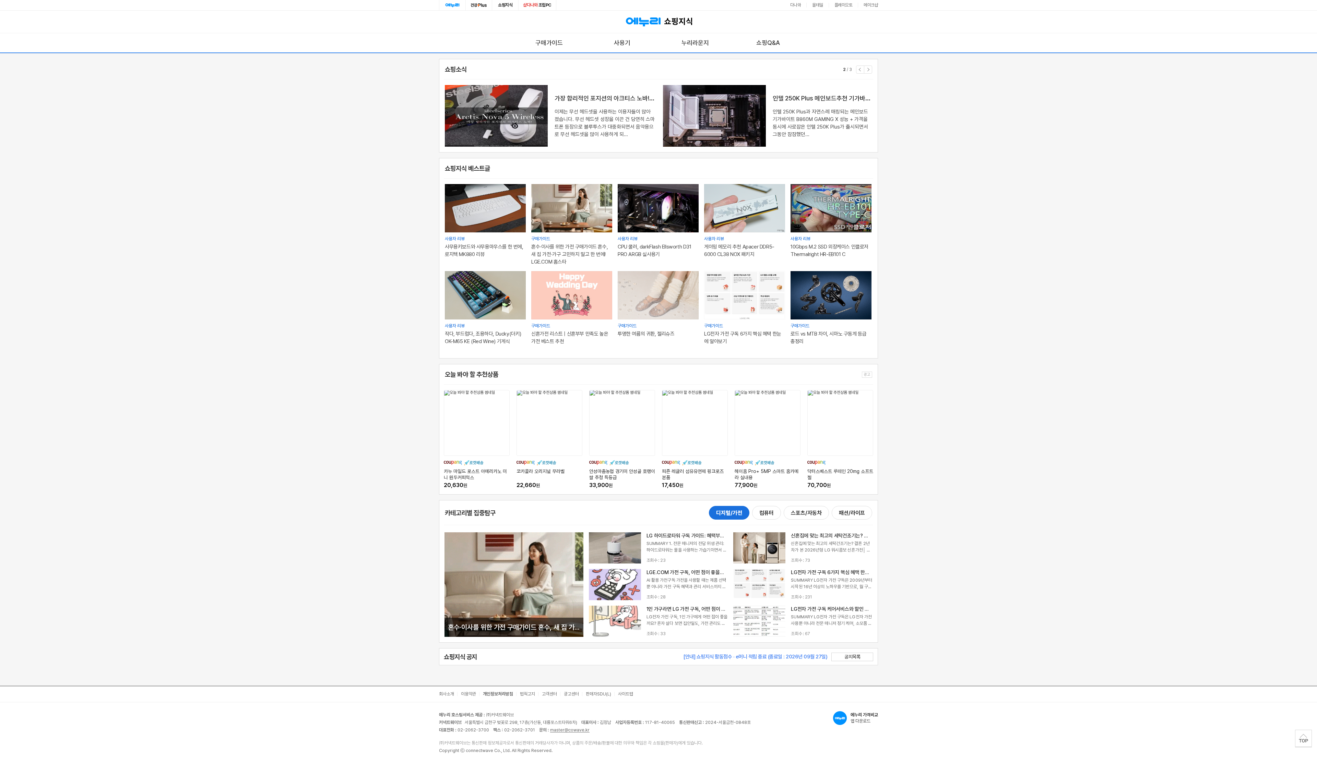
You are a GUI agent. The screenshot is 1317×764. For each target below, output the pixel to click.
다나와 (795, 5)
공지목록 (852, 656)
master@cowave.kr (570, 729)
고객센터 (549, 693)
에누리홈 (452, 5)
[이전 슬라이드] (860, 69)
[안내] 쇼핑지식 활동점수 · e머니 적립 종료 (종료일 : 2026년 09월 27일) (755, 657)
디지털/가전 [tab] (729, 513)
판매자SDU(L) (598, 693)
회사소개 (446, 693)
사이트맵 (625, 693)
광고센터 (571, 693)
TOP (1303, 738)
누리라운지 (695, 42)
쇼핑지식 (505, 5)
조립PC (537, 5)
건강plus (479, 5)
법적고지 (527, 693)
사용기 (622, 42)
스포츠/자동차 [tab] (806, 513)
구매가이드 (549, 42)
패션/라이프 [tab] (852, 513)
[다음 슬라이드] (868, 69)
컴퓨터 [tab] (766, 513)
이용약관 (468, 693)
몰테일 (817, 5)
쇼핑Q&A (768, 42)
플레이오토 (843, 5)
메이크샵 (871, 5)
